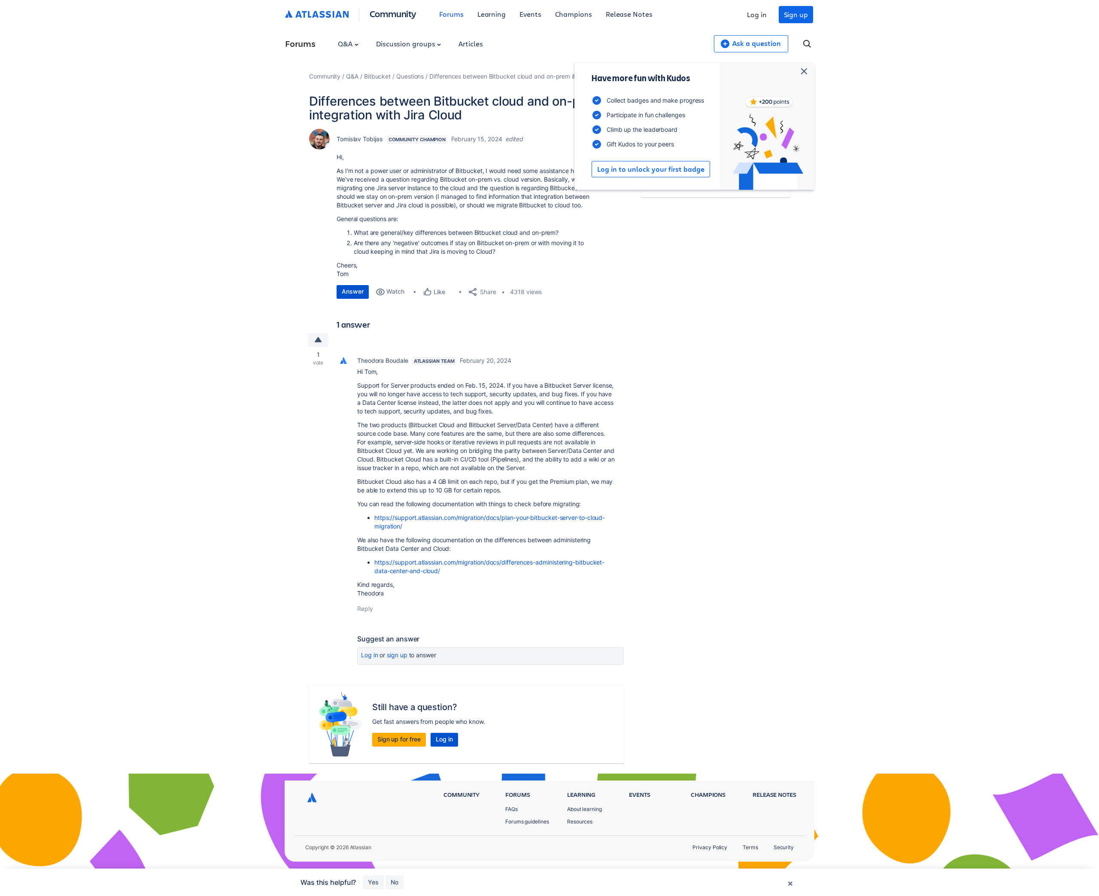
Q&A (346, 43)
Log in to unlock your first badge (650, 169)
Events (530, 13)
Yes (373, 882)
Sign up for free (399, 739)
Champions (573, 13)
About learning (584, 809)
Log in (757, 14)
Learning (491, 13)
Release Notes (629, 13)
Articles (470, 43)
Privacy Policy (709, 847)
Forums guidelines (527, 821)
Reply (365, 608)
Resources (579, 821)
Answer (353, 291)
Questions (410, 76)
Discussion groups (406, 43)
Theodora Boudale (382, 360)
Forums (451, 13)
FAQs (511, 809)
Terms (750, 847)
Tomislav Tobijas (360, 139)
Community (393, 13)
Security (784, 847)
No (394, 882)
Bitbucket (377, 76)
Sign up (796, 14)
